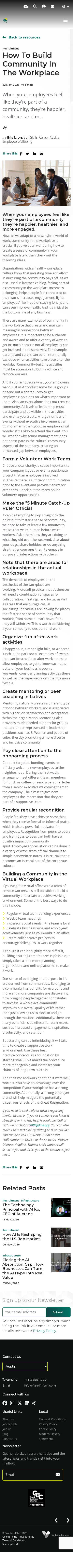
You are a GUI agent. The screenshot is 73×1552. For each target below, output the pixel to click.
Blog (5, 1434)
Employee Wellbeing (17, 141)
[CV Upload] (26, 6)
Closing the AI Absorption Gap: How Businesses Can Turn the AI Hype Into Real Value (22, 1269)
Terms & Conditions (52, 1419)
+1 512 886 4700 (35, 1379)
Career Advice (49, 137)
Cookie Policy (47, 1429)
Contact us (9, 1439)
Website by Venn (61, 1535)
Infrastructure (30, 1200)
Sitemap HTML (10, 1544)
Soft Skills (31, 137)
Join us (7, 1429)
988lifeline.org (39, 1125)
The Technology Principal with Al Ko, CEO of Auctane (21, 1209)
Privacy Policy (44, 1331)
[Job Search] (35, 6)
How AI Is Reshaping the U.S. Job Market (22, 1236)
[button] (56, 1520)
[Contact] (52, 6)
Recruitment (10, 48)
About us (8, 1419)
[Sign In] (44, 6)
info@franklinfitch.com (40, 1385)
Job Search (9, 1424)
